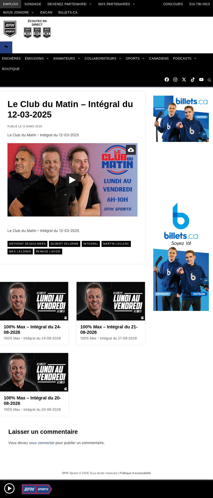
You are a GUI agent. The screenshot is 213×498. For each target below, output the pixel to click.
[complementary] (72, 179)
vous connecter (41, 443)
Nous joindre (16, 12)
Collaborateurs (100, 58)
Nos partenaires (114, 4)
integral (90, 243)
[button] (209, 80)
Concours (173, 4)
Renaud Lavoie (48, 251)
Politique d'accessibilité (135, 473)
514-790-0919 (199, 4)
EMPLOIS (10, 4)
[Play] (72, 180)
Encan (46, 12)
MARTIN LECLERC (116, 243)
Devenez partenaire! (67, 4)
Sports (133, 58)
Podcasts (182, 58)
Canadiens (159, 58)
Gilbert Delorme (65, 243)
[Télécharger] (131, 150)
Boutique (11, 69)
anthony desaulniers (27, 243)
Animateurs (64, 58)
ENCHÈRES (11, 58)
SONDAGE (32, 4)
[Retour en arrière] (6, 47)
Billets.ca (68, 12)
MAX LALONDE (20, 251)
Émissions (34, 58)
